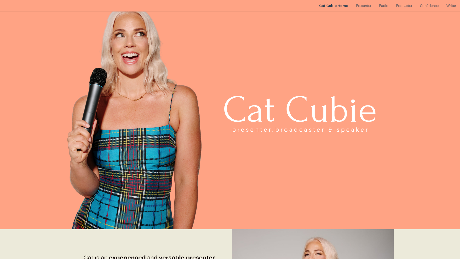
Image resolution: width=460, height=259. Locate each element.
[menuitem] (333, 6)
